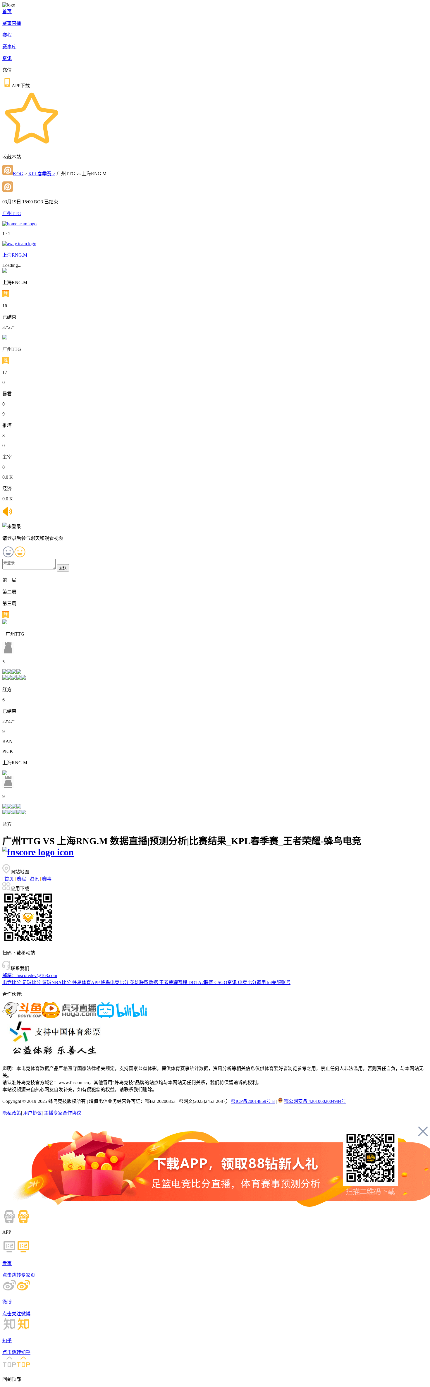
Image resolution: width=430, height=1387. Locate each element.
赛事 (45, 878)
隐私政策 (11, 1112)
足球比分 (32, 982)
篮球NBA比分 (57, 982)
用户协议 (32, 1112)
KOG (18, 173)
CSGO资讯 (226, 982)
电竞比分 (12, 982)
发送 (63, 568)
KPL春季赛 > (41, 173)
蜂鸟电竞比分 (115, 982)
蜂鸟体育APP (86, 982)
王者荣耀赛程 (173, 982)
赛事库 (9, 46)
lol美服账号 (278, 982)
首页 (7, 11)
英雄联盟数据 (144, 982)
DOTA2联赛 (201, 982)
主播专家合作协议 (62, 1112)
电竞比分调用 (252, 982)
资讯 (7, 58)
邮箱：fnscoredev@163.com (29, 975)
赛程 (7, 34)
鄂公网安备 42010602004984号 (315, 1101)
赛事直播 (11, 23)
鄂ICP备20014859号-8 (253, 1101)
